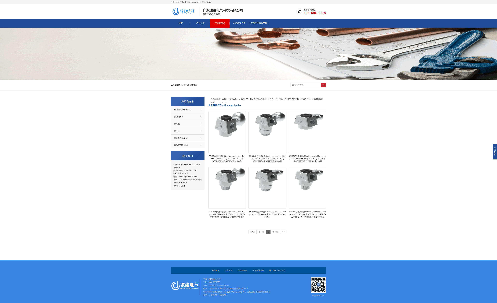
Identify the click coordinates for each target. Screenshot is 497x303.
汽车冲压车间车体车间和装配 (287, 98)
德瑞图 (177, 124)
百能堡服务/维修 (181, 145)
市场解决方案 (239, 23)
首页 (180, 23)
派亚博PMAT (306, 98)
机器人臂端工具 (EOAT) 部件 (261, 98)
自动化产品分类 (181, 138)
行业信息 (200, 23)
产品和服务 (220, 23)
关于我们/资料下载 (258, 23)
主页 (224, 98)
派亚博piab (178, 117)
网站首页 (216, 270)
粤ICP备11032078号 (219, 295)
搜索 (323, 85)
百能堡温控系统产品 (183, 110)
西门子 (177, 131)
